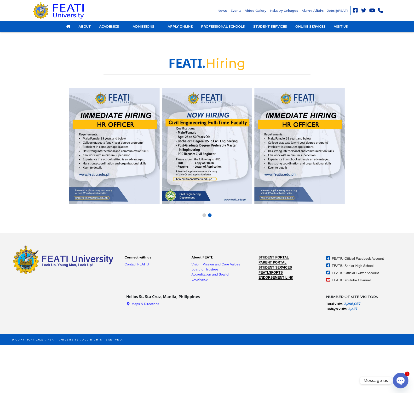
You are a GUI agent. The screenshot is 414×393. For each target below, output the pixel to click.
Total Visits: (335, 304)
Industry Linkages (284, 10)
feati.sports (271, 272)
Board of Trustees (204, 269)
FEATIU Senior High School (352, 266)
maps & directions (145, 304)
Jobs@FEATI (337, 10)
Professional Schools (223, 26)
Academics (109, 26)
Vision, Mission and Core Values (215, 264)
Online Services (310, 26)
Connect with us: (139, 257)
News (222, 10)
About (85, 26)
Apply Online (180, 26)
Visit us (341, 26)
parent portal (273, 262)
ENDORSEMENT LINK (276, 277)
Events (236, 10)
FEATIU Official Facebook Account (357, 258)
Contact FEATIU (137, 264)
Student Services (270, 26)
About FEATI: (202, 257)
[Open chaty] (400, 380)
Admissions (144, 26)
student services (275, 267)
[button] (204, 215)
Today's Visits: (337, 309)
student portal (274, 257)
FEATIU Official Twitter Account (355, 273)
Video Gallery (255, 10)
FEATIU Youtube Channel (351, 280)
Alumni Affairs (313, 10)
